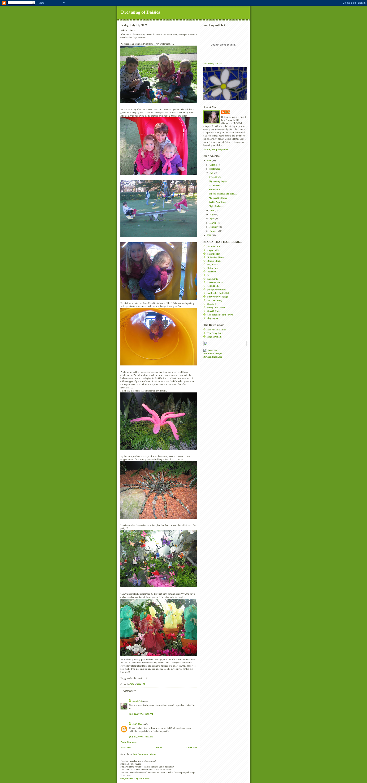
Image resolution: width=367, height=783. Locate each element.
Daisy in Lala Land (216, 329)
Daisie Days (212, 268)
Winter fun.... (215, 189)
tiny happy (212, 318)
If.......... (211, 275)
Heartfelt (211, 271)
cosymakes (212, 264)
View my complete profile (215, 149)
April (212, 218)
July (211, 173)
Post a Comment (128, 742)
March (213, 222)
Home (159, 747)
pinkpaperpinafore (216, 289)
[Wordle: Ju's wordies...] (225, 343)
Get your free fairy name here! (135, 778)
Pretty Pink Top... (217, 202)
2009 (209, 160)
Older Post (192, 747)
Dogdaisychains (214, 336)
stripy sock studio (216, 307)
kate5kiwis (212, 278)
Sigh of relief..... (216, 206)
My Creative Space (218, 197)
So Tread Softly (214, 300)
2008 (209, 235)
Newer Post (125, 747)
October (213, 164)
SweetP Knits (213, 311)
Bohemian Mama (215, 257)
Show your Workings (217, 296)
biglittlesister (213, 253)
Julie (227, 112)
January (213, 231)
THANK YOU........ (218, 177)
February (214, 226)
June (212, 210)
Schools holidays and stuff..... (223, 193)
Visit (212, 63)
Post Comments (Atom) (144, 754)
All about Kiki (214, 246)
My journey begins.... (219, 181)
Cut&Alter (137, 724)
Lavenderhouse (214, 282)
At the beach (215, 185)
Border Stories (214, 260)
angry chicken (214, 250)
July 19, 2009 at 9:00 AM (141, 736)
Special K (212, 304)
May (211, 214)
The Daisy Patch (215, 333)
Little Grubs (213, 286)
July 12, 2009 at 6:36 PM (141, 713)
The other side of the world (220, 314)
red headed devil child (218, 293)
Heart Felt (137, 701)
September (215, 168)
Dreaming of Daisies (140, 12)
